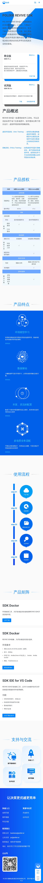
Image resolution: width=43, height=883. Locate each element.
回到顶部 (38, 878)
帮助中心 (32, 55)
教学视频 (5, 817)
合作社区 (26, 817)
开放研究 (26, 813)
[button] (39, 2)
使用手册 (5, 813)
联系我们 (38, 872)
